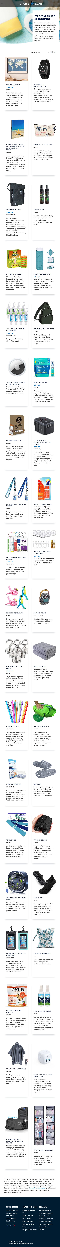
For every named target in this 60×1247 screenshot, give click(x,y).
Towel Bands (11, 840)
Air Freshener (39, 210)
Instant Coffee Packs (14, 441)
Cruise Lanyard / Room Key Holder (16, 505)
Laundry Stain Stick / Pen (43, 504)
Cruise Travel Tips (12, 1210)
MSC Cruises (26, 1218)
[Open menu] (2, 3)
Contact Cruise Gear (46, 1219)
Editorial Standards (45, 1221)
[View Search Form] (58, 3)
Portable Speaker (40, 613)
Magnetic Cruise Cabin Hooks (14, 667)
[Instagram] (11, 1225)
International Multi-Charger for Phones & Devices (42, 442)
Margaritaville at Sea (29, 1230)
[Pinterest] (14, 1225)
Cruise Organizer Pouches (43, 145)
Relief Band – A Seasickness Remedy (41, 85)
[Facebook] (7, 1225)
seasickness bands (13, 784)
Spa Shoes (37, 784)
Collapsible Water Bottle (43, 274)
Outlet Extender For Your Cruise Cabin (43, 1076)
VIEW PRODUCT (16, 109)
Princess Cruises (28, 1227)
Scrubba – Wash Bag (41, 726)
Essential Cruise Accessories (11, 1214)
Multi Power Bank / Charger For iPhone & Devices (14, 1141)
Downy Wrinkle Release (42, 1011)
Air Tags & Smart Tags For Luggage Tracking (15, 383)
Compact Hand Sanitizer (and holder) (15, 330)
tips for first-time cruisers (37, 1188)
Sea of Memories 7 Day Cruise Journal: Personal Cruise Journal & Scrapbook (15, 147)
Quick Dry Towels (40, 667)
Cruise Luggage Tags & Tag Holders (16, 558)
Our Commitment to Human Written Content (45, 1226)
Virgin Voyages (27, 1216)
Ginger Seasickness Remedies (13, 1011)
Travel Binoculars (40, 840)
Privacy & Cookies (45, 1216)
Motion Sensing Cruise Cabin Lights (42, 553)
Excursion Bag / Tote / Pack (44, 329)
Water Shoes (38, 898)
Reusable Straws (12, 726)
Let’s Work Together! (46, 1213)
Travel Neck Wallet (13, 210)
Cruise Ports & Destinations (11, 1220)
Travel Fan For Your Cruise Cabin (16, 899)
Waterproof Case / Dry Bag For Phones (16, 954)
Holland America (28, 1221)
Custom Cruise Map (13, 85)
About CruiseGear (45, 1210)
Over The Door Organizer (43, 1150)
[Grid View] (51, 52)
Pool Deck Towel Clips (14, 613)
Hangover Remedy (40, 383)
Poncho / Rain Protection (16, 1069)
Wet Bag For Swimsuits (42, 954)
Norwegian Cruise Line (28, 1211)
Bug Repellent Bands (13, 274)
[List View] (54, 52)
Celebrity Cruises (28, 1224)
